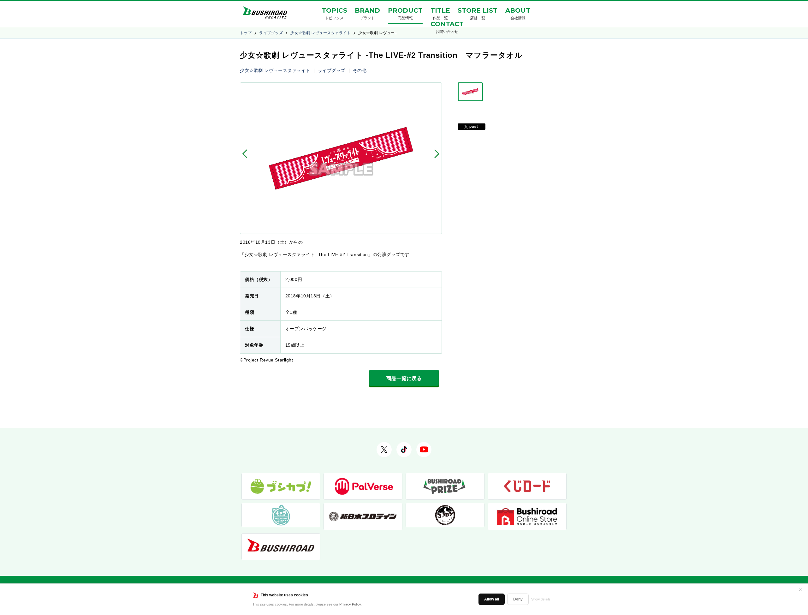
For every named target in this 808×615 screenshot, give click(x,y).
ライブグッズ (271, 33)
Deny (518, 599)
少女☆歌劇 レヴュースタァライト (320, 33)
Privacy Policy (350, 604)
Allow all (491, 599)
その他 (360, 70)
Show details (540, 599)
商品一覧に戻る (404, 378)
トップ (246, 33)
